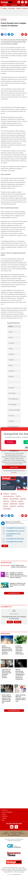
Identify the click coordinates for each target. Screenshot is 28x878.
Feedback (14, 833)
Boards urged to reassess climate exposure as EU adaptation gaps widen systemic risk (6, 699)
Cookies (4, 818)
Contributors (6, 833)
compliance (6, 494)
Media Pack (22, 833)
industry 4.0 (13, 501)
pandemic (20, 501)
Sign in (7, 31)
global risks (23, 498)
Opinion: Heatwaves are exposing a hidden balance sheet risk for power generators (7, 650)
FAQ (3, 820)
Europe (23, 5)
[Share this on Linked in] (8, 34)
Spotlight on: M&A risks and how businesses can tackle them (17, 584)
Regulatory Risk (13, 503)
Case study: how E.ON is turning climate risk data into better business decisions (6, 673)
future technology (14, 498)
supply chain (13, 506)
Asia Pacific (14, 5)
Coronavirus (13, 494)
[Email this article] (12, 34)
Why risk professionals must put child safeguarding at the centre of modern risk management (20, 674)
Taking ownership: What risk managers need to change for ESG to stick (20, 698)
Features (18, 8)
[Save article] (25, 34)
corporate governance (8, 496)
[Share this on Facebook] (2, 34)
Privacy (4, 814)
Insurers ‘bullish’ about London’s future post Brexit (18, 566)
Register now (14, 467)
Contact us (5, 810)
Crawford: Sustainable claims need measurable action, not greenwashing (19, 650)
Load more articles (14, 593)
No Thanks (10, 442)
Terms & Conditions (7, 812)
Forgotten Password (16, 832)
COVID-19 (18, 496)
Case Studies (11, 8)
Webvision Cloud (17, 874)
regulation (5, 503)
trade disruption (7, 508)
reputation (21, 503)
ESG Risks (3, 20)
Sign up (5, 546)
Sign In (6, 832)
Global (5, 5)
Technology (20, 506)
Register (17, 622)
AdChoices (4, 816)
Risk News (5, 506)
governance (6, 501)
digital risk (5, 498)
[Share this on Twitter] (5, 34)
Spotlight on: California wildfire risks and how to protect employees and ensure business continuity (18, 575)
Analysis (5, 8)
